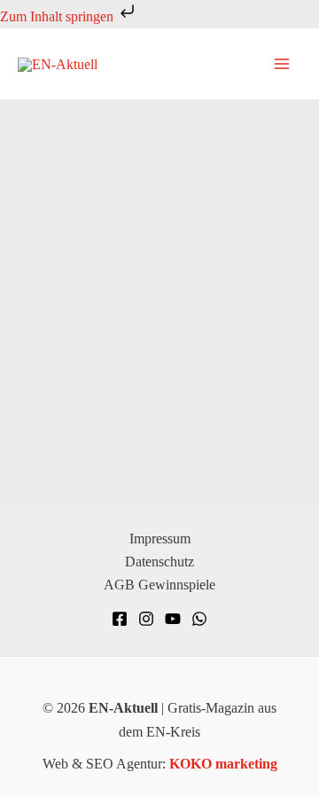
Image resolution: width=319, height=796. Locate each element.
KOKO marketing (223, 763)
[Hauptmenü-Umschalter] (281, 63)
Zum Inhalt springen (58, 16)
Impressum (160, 538)
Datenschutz (159, 561)
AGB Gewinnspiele (159, 584)
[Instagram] (146, 619)
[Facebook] (120, 619)
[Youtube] (173, 619)
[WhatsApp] (199, 619)
